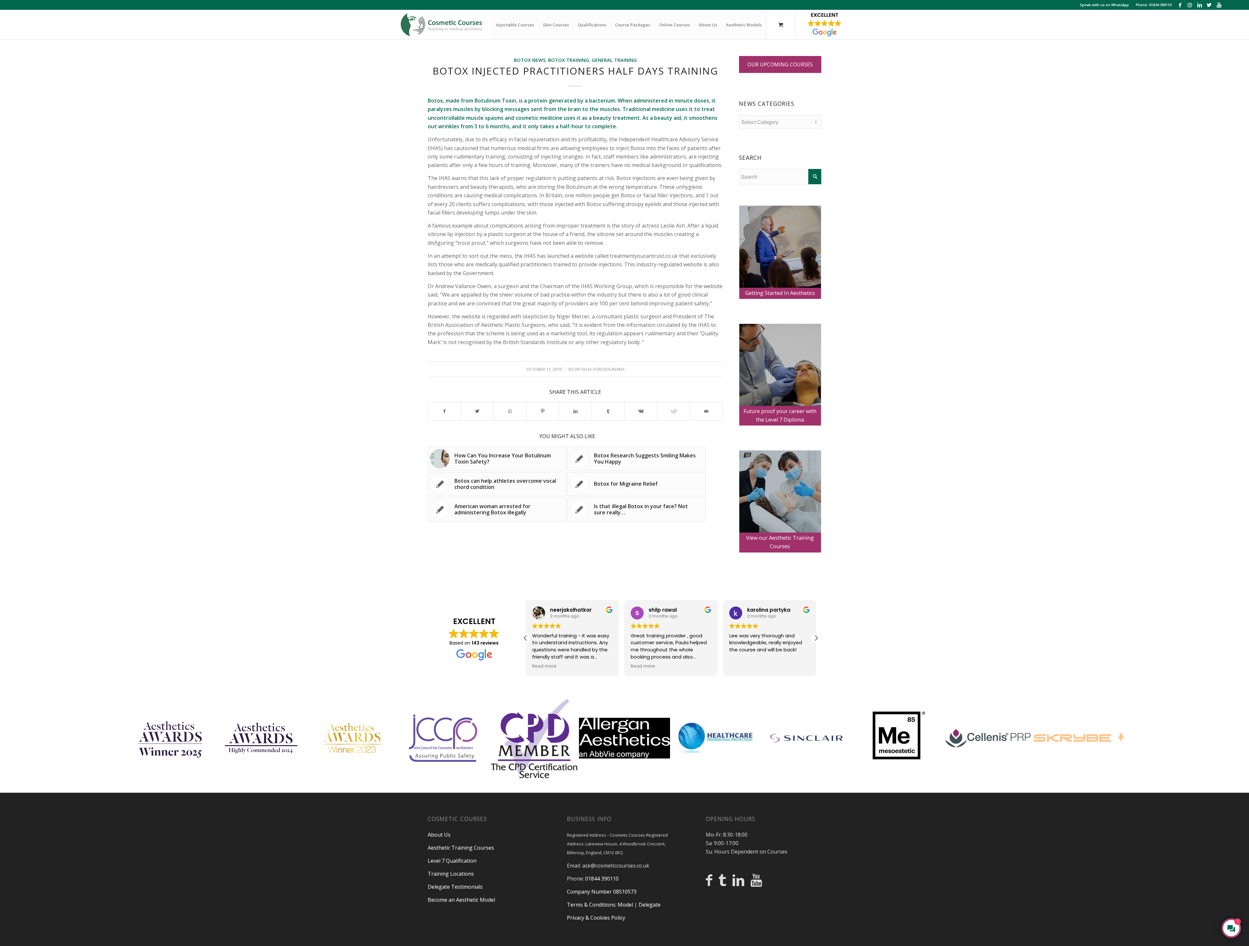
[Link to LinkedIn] (1199, 5)
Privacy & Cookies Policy (596, 917)
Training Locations (451, 873)
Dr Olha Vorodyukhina (599, 369)
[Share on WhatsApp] (510, 411)
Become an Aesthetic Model (461, 899)
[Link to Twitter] (1209, 5)
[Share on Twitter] (477, 411)
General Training (614, 60)
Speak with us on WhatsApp (1104, 4)
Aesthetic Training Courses (461, 847)
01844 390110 (602, 878)
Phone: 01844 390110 (1154, 4)
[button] (816, 638)
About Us (439, 834)
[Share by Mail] (706, 411)
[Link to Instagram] (1189, 5)
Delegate (649, 904)
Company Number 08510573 (602, 891)
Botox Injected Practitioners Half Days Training (575, 70)
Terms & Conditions (591, 904)
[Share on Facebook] (444, 411)
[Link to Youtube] (1219, 5)
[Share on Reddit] (673, 411)
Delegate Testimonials (455, 886)
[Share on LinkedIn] (575, 411)
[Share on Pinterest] (543, 411)
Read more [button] (544, 666)
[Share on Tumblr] (608, 411)
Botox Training (568, 60)
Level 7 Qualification (452, 860)
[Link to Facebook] (1180, 5)
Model (625, 904)
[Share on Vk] (641, 411)
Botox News (529, 60)
